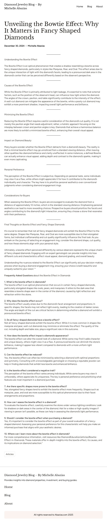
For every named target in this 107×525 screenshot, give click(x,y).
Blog (7, 495)
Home (8, 487)
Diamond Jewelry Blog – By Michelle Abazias (34, 475)
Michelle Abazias (36, 46)
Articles (10, 454)
